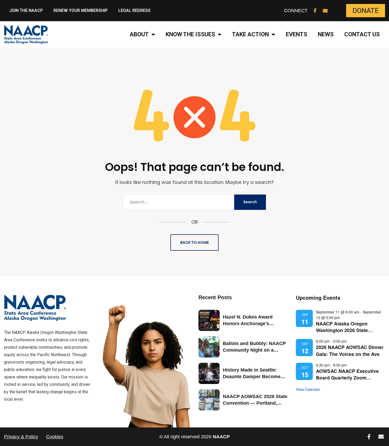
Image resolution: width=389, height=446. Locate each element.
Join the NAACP (26, 10)
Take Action (250, 34)
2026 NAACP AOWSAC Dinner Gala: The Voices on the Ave (349, 350)
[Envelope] (325, 10)
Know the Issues (190, 34)
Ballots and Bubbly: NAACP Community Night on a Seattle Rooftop (254, 350)
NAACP (221, 436)
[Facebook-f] (315, 10)
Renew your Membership (80, 10)
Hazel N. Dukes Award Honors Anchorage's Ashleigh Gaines (248, 323)
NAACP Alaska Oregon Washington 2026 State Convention (342, 330)
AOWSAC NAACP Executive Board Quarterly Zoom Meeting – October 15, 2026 (347, 378)
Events (296, 34)
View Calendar (308, 389)
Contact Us (362, 34)
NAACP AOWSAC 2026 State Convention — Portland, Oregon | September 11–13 (255, 403)
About (139, 34)
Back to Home (194, 242)
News (326, 34)
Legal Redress (134, 10)
